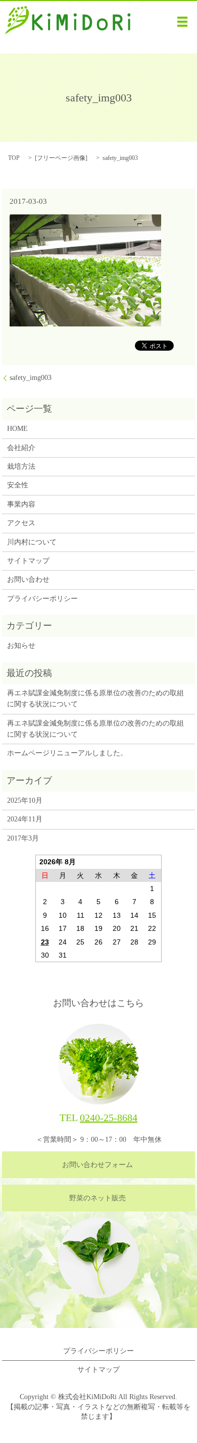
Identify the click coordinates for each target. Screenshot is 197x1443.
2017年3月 (23, 838)
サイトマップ (28, 561)
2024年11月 (24, 819)
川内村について (32, 542)
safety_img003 (31, 377)
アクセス (21, 523)
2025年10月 (24, 800)
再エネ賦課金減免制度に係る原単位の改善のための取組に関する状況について (95, 698)
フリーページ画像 (61, 157)
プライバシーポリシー (42, 598)
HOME (17, 428)
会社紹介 (21, 448)
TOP (14, 157)
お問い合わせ (28, 579)
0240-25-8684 (108, 1117)
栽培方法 (21, 466)
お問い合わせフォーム (97, 1165)
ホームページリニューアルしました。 (67, 753)
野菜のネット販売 (97, 1198)
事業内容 (21, 504)
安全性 (17, 485)
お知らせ (21, 645)
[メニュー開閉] (182, 22)
